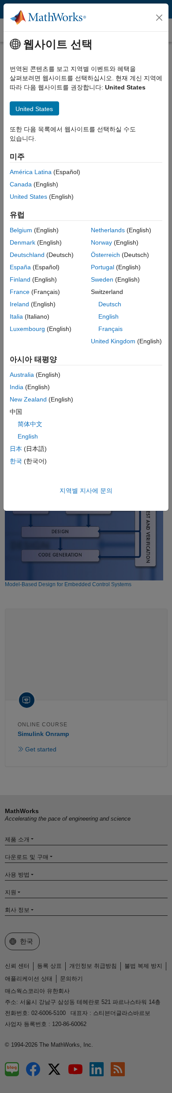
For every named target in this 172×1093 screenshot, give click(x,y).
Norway (101, 242)
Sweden (102, 279)
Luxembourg (27, 328)
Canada (21, 184)
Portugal (102, 267)
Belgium (21, 230)
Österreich (105, 254)
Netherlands (108, 230)
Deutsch (109, 304)
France (20, 291)
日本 (16, 448)
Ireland (19, 304)
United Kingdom (113, 341)
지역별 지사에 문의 (86, 490)
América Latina (31, 171)
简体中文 (30, 424)
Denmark (22, 242)
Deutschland (27, 254)
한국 (16, 461)
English (108, 316)
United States (28, 196)
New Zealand (28, 399)
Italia (16, 316)
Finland (20, 279)
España (20, 267)
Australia (22, 374)
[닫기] (159, 17)
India (16, 386)
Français (110, 328)
